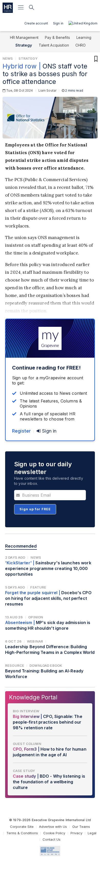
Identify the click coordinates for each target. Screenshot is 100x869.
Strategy (23, 45)
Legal (92, 833)
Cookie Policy (54, 833)
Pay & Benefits (57, 37)
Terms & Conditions (22, 833)
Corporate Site (22, 826)
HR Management (24, 37)
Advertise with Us (53, 826)
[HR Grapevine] (7, 7)
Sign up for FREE (35, 509)
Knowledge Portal (33, 697)
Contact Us (52, 839)
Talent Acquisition (54, 45)
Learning (83, 37)
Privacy (76, 833)
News (8, 58)
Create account (36, 23)
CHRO (80, 45)
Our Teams (81, 826)
